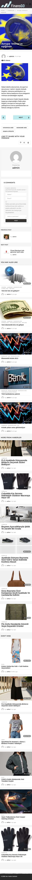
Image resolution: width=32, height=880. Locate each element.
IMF (18, 425)
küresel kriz (5, 322)
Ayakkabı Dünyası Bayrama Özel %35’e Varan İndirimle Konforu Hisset (14, 560)
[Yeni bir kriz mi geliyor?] (16, 275)
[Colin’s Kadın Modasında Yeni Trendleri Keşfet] (16, 764)
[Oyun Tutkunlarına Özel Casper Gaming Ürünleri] (16, 801)
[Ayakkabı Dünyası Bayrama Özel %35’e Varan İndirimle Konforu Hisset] (16, 546)
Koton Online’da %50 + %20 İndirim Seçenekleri (14, 667)
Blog (2, 664)
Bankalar (4, 356)
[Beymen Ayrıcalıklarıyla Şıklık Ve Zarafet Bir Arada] (16, 515)
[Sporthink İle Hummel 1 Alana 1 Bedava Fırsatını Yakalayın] (16, 726)
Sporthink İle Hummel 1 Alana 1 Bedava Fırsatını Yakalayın (13, 742)
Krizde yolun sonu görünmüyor (13, 427)
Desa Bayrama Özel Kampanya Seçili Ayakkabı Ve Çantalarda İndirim (15, 593)
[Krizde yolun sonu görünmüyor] (16, 413)
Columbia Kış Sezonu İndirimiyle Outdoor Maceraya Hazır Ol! (15, 495)
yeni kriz (11, 288)
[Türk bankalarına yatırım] (16, 378)
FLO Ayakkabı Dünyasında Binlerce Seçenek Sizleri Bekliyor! (14, 462)
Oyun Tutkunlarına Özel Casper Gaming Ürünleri (13, 818)
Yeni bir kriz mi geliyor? (10, 291)
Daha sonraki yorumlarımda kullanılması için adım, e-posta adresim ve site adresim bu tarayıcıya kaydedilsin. (16, 208)
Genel (3, 739)
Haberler (5, 41)
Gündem (3, 287)
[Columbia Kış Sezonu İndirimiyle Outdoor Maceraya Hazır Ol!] (16, 481)
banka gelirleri (12, 390)
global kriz (4, 288)
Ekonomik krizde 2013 (9, 358)
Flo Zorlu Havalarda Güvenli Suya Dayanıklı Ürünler (14, 625)
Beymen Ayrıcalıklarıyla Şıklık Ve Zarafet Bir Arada (15, 527)
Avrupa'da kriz (8, 127)
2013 (9, 356)
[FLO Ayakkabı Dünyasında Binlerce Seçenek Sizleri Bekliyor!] (16, 448)
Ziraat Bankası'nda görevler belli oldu (17, 251)
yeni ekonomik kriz (15, 322)
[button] (27, 4)
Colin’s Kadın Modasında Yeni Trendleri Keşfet (12, 780)
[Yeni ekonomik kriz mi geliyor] (16, 309)
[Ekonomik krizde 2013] (16, 344)
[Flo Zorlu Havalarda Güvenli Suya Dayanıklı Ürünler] (16, 612)
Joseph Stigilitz (8, 131)
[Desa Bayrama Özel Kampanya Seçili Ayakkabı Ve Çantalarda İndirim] (16, 579)
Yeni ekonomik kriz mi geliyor (12, 325)
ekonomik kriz (22, 127)
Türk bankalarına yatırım (9, 392)
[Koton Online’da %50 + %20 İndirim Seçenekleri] (16, 651)
